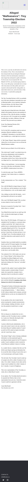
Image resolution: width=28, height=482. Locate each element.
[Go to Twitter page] (3, 480)
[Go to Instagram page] (7, 480)
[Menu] (25, 5)
